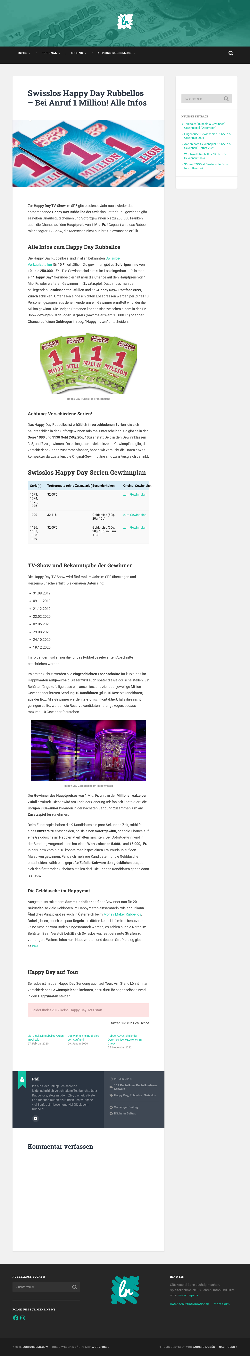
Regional (49, 53)
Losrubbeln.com (35, 1346)
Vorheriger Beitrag (126, 1107)
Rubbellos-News (147, 1085)
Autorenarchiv (35, 1118)
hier (35, 946)
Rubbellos (136, 1095)
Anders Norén (204, 1346)
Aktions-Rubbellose (114, 53)
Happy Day (121, 1095)
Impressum (221, 1304)
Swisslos (150, 1095)
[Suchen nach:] (206, 98)
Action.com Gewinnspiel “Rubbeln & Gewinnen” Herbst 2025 (207, 146)
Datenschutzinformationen (189, 1304)
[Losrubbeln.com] (125, 23)
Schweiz (119, 1089)
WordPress (100, 1346)
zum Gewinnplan (134, 494)
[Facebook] (15, 1318)
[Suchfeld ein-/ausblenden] (231, 53)
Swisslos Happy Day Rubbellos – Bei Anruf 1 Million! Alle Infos (87, 98)
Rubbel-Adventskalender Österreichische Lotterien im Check (125, 1039)
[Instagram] (23, 1318)
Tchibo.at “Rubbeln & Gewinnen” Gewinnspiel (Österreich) (204, 126)
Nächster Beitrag (125, 1113)
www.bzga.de (188, 1295)
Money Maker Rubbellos (122, 914)
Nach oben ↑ (228, 1346)
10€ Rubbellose (124, 1085)
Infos (22, 53)
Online (77, 53)
